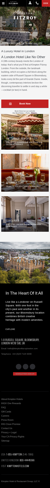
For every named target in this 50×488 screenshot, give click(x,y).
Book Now (25, 103)
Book (45, 3)
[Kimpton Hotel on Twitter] (18, 366)
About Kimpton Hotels (12, 399)
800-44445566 (27, 460)
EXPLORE (10, 329)
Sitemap (5, 441)
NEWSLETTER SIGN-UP (25, 374)
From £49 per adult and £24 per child (23, 186)
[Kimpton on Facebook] (25, 366)
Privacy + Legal (9, 432)
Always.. (34, 113)
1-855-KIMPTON (14, 454)
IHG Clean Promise (10, 424)
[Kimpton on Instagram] (32, 366)
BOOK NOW (25, 32)
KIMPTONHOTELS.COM (18, 466)
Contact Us (6, 428)
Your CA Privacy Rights (12, 436)
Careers (5, 416)
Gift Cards (6, 411)
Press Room (7, 420)
